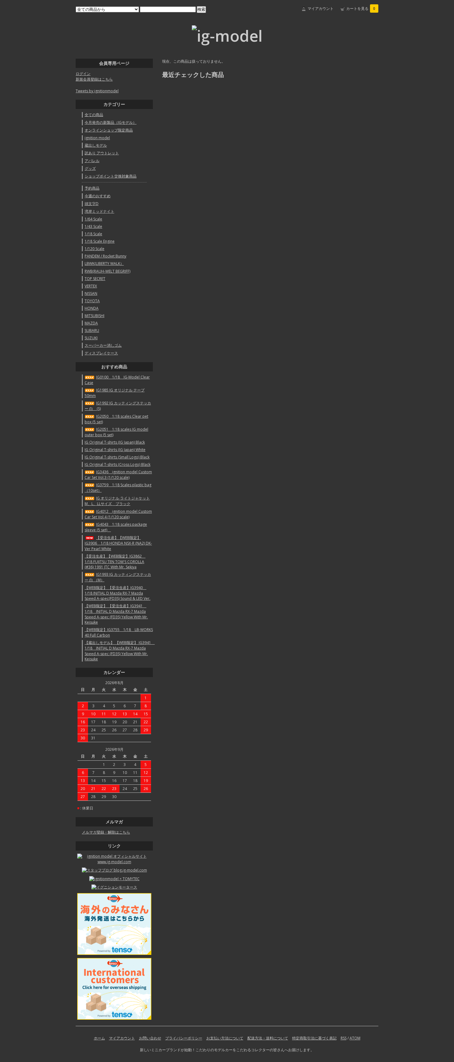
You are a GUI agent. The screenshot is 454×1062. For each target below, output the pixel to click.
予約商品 (92, 188)
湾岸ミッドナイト (99, 211)
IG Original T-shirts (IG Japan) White (115, 449)
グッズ (90, 168)
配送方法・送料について (267, 1038)
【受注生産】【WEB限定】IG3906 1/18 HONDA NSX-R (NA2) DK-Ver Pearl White (118, 543)
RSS (344, 1038)
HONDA (92, 308)
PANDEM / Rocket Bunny (105, 256)
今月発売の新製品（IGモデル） (111, 122)
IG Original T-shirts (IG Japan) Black (115, 442)
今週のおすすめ (98, 196)
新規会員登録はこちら (94, 79)
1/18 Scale (93, 233)
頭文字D (92, 203)
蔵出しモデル (96, 145)
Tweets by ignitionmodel (97, 91)
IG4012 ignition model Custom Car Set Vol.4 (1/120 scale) (118, 514)
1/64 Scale (93, 219)
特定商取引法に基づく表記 (314, 1038)
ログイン (83, 73)
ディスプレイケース (101, 353)
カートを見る (360, 8)
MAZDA (91, 323)
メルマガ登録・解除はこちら (106, 832)
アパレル (92, 160)
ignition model (97, 137)
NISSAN (91, 293)
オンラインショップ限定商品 (109, 130)
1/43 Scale (93, 226)
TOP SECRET (95, 278)
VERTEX (91, 286)
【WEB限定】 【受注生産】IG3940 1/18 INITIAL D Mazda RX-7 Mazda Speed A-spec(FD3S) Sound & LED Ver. (117, 593)
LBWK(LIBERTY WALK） (104, 263)
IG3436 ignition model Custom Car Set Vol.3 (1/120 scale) (118, 474)
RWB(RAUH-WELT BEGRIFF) (107, 271)
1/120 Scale (94, 248)
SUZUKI (91, 338)
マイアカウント (321, 8)
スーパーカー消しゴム (103, 345)
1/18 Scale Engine (100, 241)
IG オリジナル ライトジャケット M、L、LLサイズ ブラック (117, 500)
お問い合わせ (150, 1038)
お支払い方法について (224, 1038)
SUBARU (92, 330)
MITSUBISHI (94, 315)
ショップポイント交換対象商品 (111, 176)
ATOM (355, 1038)
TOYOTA (92, 300)
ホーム (99, 1038)
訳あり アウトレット (102, 153)
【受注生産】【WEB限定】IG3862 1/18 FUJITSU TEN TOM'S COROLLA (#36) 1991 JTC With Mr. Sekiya (115, 562)
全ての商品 (94, 114)
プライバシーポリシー (183, 1038)
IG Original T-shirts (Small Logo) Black (117, 457)
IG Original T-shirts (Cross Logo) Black (117, 464)
